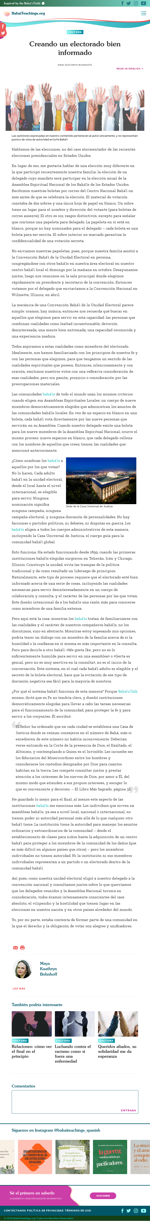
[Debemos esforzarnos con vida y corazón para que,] (35, 1157)
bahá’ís (49, 394)
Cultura (75, 32)
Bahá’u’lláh (128, 691)
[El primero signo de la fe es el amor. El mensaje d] (111, 1157)
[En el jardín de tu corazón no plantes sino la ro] (74, 1157)
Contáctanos (15, 1211)
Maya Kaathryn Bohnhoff (48, 968)
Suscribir (103, 1196)
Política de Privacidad (45, 1211)
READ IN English (128, 68)
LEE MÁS (19, 989)
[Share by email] (16, 947)
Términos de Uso (78, 1211)
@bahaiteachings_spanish (77, 1130)
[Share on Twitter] (3, 33)
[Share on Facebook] (3, 26)
